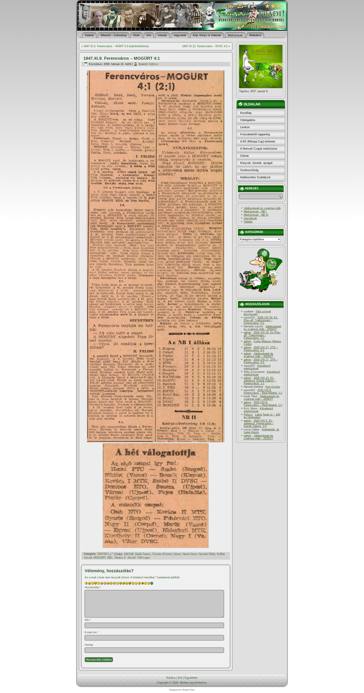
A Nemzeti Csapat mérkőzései (258, 148)
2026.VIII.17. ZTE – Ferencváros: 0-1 (261, 349)
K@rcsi (153, 64)
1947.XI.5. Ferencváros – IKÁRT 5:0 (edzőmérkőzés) (116, 46)
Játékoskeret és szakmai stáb (262, 208)
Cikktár (244, 155)
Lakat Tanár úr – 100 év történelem (262, 416)
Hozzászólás (93, 587)
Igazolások (250, 218)
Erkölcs (171, 677)
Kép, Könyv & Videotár (207, 35)
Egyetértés (191, 677)
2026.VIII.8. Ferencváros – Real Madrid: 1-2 (263, 391)
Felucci (248, 414)
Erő (180, 677)
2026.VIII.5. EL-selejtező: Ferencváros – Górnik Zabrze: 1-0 (259, 423)
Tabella (248, 221)
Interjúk (162, 35)
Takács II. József (124, 557)
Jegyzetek (180, 35)
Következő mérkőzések (257, 367)
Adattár (89, 35)
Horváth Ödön (206, 554)
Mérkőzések (235, 35)
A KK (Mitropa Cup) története (257, 141)
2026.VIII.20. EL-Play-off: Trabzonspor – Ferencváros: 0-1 (261, 320)
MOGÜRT (100, 557)
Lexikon (245, 127)
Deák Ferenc (143, 554)
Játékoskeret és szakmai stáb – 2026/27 (262, 328)
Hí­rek (136, 35)
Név (88, 620)
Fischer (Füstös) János (167, 554)
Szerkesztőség (249, 170)
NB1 (109, 557)
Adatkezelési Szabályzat (255, 177)
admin (247, 332)
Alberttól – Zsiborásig (113, 35)
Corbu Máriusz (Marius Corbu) (262, 343)
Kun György (273, 386)
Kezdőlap (246, 112)
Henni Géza (189, 554)
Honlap (89, 644)
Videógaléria (247, 120)
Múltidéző (255, 35)
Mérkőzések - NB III (256, 214)
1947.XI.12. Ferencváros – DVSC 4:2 (205, 46)
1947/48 (102, 554)
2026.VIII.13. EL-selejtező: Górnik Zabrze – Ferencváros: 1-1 (260, 380)
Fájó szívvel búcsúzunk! (257, 313)
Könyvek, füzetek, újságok (256, 163)
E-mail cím (91, 632)
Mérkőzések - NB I (255, 211)
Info (148, 35)
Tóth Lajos (143, 557)
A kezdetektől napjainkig (255, 134)
